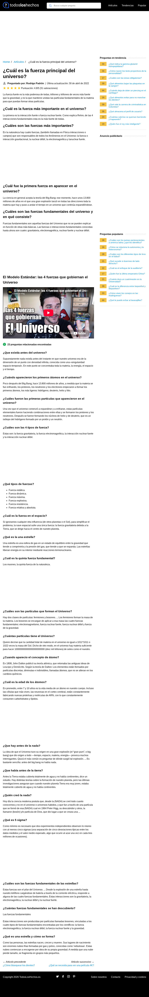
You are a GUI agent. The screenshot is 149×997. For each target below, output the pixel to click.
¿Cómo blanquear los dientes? (19, 965)
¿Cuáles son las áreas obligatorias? (125, 78)
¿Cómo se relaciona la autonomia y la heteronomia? (126, 248)
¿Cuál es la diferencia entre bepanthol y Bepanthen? (127, 287)
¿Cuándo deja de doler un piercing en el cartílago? (127, 91)
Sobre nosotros (99, 977)
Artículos (112, 5)
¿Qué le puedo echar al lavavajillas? (125, 300)
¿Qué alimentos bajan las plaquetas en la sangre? (127, 84)
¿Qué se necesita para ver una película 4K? (71, 965)
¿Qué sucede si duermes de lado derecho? (124, 262)
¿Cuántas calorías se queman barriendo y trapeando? (127, 118)
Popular (142, 5)
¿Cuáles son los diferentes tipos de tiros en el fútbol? (127, 255)
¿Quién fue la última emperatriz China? (127, 273)
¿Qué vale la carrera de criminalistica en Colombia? (127, 105)
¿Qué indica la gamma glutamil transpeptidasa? (123, 65)
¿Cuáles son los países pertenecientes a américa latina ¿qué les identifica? (126, 241)
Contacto (115, 977)
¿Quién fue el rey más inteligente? (124, 124)
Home (6, 61)
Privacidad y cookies (135, 977)
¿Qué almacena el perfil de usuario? (125, 111)
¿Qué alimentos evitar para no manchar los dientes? (127, 98)
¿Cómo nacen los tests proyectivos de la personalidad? (127, 72)
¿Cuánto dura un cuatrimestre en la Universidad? (125, 280)
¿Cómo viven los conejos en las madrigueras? (123, 294)
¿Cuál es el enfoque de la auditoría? (125, 268)
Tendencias (128, 5)
